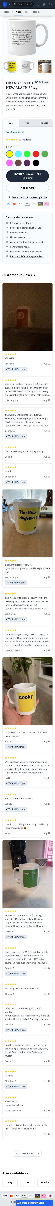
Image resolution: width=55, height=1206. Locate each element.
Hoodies (37, 12)
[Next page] (38, 1153)
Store (6, 12)
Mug (11, 123)
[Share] (38, 4)
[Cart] (50, 4)
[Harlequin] (27, 154)
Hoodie (44, 123)
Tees (27, 12)
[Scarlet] (35, 154)
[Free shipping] (44, 4)
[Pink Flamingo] (9, 162)
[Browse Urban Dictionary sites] (6, 4)
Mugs (18, 12)
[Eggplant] (27, 162)
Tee (27, 123)
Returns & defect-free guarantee (26, 256)
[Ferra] (18, 162)
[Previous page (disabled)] (17, 1153)
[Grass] (44, 154)
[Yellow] (9, 154)
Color (9, 147)
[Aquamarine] (18, 154)
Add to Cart (27, 188)
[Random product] (31, 4)
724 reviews (25, 139)
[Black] (35, 162)
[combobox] (23, 4)
